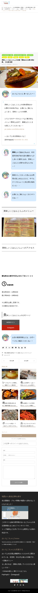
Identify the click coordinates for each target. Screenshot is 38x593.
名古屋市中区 (30, 55)
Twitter (14, 585)
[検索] (31, 2)
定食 (19, 352)
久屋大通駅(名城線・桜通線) (20, 55)
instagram (10, 328)
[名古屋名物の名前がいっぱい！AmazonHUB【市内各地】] (27, 361)
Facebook (17, 585)
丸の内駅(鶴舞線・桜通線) (7, 55)
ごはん (10, 57)
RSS (23, 585)
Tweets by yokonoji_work (8, 542)
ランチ (4, 57)
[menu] (35, 2)
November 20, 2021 (21, 140)
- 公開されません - (9, 455)
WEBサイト (10, 322)
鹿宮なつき (28, 529)
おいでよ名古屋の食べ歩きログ (15, 590)
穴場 (5, 352)
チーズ (15, 352)
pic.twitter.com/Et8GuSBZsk (14, 129)
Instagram (20, 585)
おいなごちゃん (26, 522)
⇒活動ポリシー (7, 560)
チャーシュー (28, 352)
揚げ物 (12, 352)
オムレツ (23, 352)
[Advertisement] (19, 32)
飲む (27, 57)
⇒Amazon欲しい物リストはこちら (14, 571)
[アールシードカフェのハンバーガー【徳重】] (10, 361)
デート (21, 57)
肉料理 (15, 57)
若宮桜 (16, 522)
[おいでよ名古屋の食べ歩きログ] (6, 2)
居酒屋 (8, 352)
